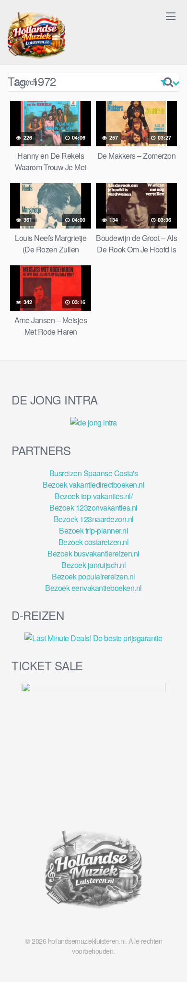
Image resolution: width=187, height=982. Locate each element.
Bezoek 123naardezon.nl (94, 518)
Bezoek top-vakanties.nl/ (93, 496)
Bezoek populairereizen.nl (93, 576)
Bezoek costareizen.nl (93, 541)
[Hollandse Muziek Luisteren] (36, 36)
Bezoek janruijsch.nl (93, 564)
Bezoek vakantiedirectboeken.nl (93, 484)
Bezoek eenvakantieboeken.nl (93, 587)
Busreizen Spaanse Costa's (93, 473)
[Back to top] (170, 960)
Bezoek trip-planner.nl (93, 530)
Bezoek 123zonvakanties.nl (93, 507)
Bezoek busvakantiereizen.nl (93, 553)
